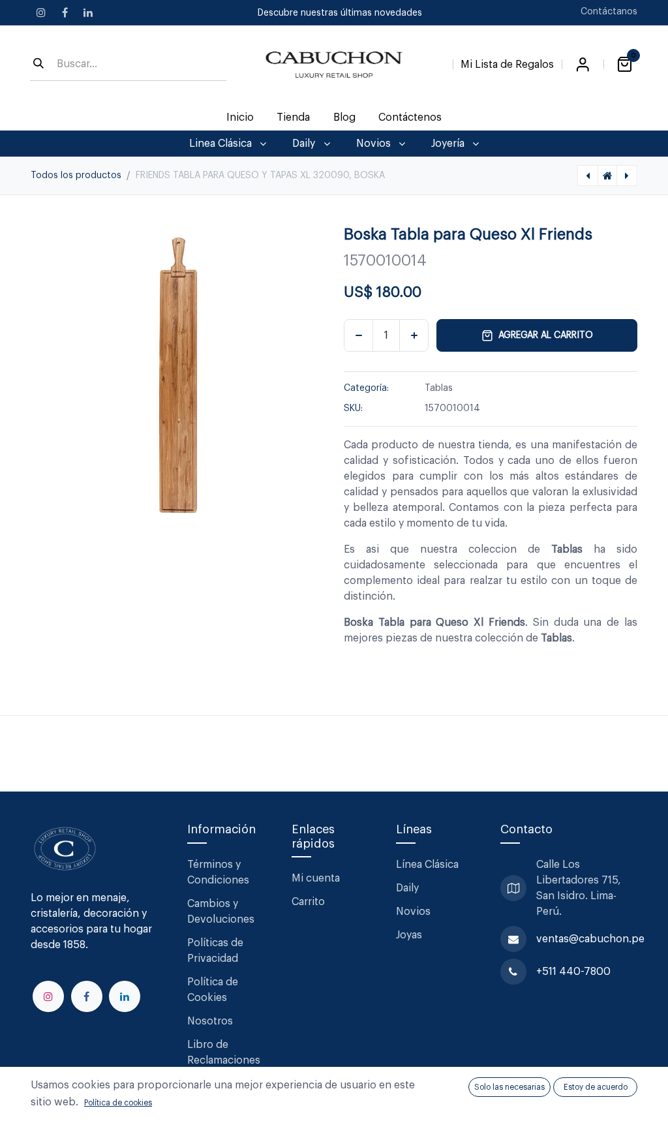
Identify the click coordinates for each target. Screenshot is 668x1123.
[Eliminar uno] (358, 335)
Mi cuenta (316, 878)
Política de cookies (118, 1103)
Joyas (409, 935)
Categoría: (366, 388)
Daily (407, 888)
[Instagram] (41, 12)
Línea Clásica (427, 864)
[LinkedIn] (88, 12)
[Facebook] (64, 12)
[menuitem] (240, 117)
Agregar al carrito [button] (545, 335)
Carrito (308, 902)
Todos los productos (76, 175)
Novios (413, 911)
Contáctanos (609, 11)
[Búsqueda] (38, 64)
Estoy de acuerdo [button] (596, 1087)
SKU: (353, 408)
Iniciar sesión (582, 65)
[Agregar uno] (414, 335)
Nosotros (210, 1021)
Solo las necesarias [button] (509, 1087)
